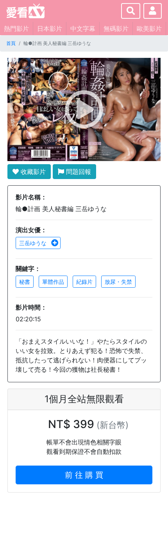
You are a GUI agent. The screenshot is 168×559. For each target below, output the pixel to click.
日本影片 (49, 28)
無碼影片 (116, 28)
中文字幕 (82, 28)
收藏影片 (32, 172)
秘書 (24, 281)
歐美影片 (149, 28)
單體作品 (53, 281)
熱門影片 (16, 28)
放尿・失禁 (118, 281)
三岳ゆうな (33, 243)
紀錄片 (84, 281)
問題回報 (77, 172)
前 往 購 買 (84, 475)
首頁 (11, 43)
